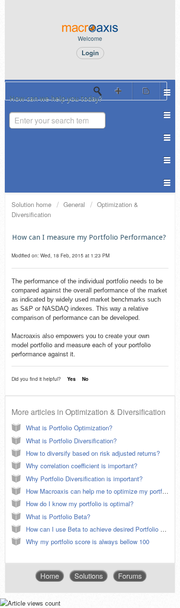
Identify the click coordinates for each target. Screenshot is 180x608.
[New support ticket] (118, 91)
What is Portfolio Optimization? (69, 427)
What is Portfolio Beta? (58, 516)
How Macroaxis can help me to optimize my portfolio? (100, 491)
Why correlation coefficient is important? (81, 465)
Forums (130, 576)
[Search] (100, 91)
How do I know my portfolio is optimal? (79, 503)
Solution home (32, 204)
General (74, 204)
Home (49, 576)
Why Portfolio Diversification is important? (84, 478)
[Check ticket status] (146, 91)
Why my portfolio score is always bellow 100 (87, 541)
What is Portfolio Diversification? (71, 440)
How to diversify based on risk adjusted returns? (93, 453)
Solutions (88, 576)
